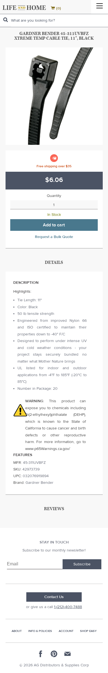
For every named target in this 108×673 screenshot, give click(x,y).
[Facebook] (41, 654)
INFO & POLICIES (40, 630)
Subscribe (82, 564)
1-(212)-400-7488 (68, 606)
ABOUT (17, 630)
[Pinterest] (54, 654)
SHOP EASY (88, 630)
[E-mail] (67, 654)
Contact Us (54, 596)
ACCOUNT (66, 630)
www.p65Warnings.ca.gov (47, 448)
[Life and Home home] (24, 8)
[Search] (5, 20)
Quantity (54, 196)
